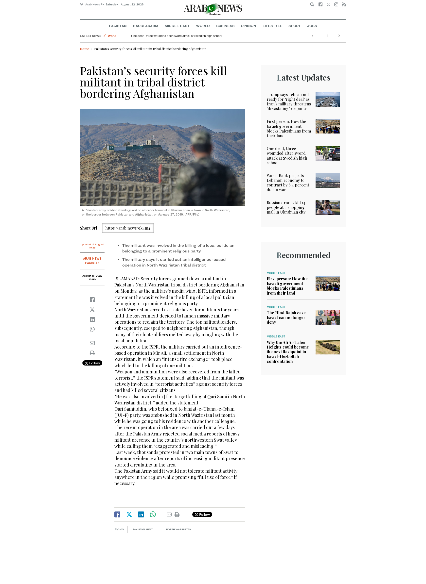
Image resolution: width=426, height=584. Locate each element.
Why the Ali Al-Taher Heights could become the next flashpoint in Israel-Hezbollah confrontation (288, 352)
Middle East (177, 26)
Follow (94, 363)
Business (225, 26)
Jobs (312, 26)
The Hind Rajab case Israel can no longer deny (286, 317)
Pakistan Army (143, 529)
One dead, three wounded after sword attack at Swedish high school (176, 36)
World (203, 26)
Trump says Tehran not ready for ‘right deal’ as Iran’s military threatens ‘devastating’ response (289, 101)
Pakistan (118, 26)
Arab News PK (95, 4)
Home (84, 49)
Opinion (248, 26)
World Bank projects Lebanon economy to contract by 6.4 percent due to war (288, 182)
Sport (294, 26)
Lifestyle (272, 26)
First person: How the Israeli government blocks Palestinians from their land (289, 128)
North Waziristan (178, 529)
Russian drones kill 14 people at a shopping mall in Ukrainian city (286, 207)
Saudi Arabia (146, 26)
